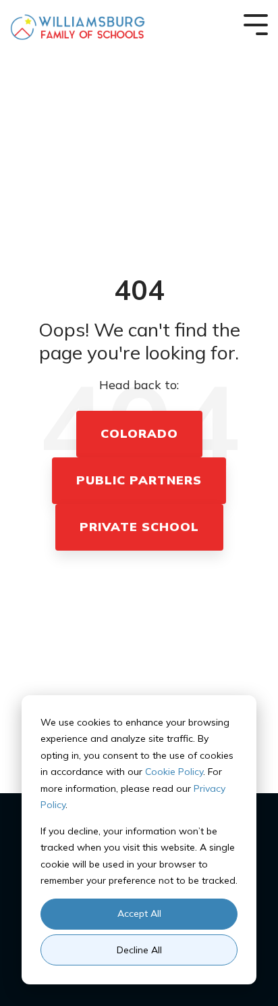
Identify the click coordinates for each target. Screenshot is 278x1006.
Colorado (139, 433)
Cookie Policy (174, 771)
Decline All (139, 950)
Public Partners (139, 480)
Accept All (139, 913)
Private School (139, 526)
